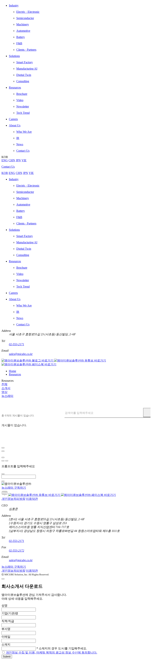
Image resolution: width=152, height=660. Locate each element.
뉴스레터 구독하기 (13, 487)
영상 (4, 392)
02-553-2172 (16, 550)
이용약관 (32, 498)
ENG (4, 160)
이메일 (5, 636)
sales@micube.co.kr (21, 354)
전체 (4, 384)
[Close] (2, 447)
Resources (15, 374)
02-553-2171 (16, 344)
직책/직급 (7, 621)
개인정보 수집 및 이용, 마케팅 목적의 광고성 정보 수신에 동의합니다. (51, 652)
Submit (7, 656)
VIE (24, 160)
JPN (18, 160)
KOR (4, 173)
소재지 (5, 644)
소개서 (5, 388)
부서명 (5, 628)
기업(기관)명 (9, 613)
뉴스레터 (7, 395)
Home (12, 371)
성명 (4, 605)
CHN (12, 160)
